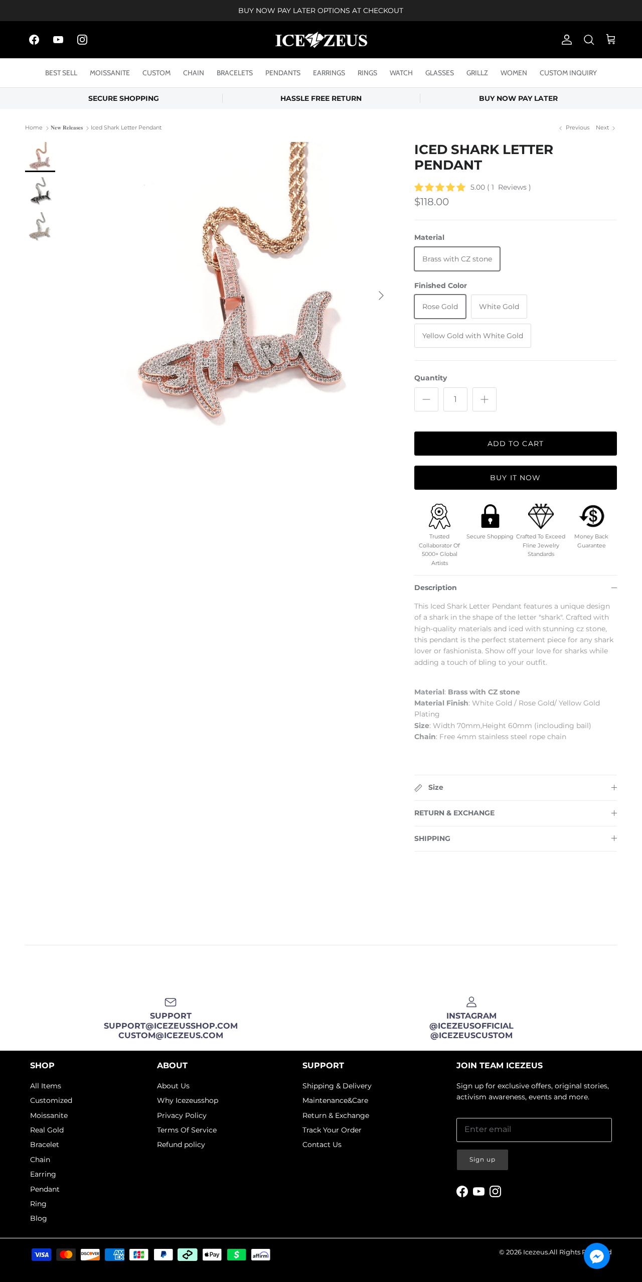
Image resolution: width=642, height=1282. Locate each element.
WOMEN (514, 72)
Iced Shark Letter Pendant (126, 127)
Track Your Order (332, 1129)
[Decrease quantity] (426, 399)
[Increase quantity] (484, 399)
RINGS (367, 72)
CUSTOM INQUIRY (568, 72)
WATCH (401, 72)
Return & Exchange (335, 1115)
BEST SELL (61, 72)
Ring (38, 1203)
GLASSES (439, 72)
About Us (173, 1085)
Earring (43, 1174)
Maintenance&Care (335, 1100)
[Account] (565, 40)
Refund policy (181, 1144)
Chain (40, 1159)
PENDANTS (282, 72)
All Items (45, 1085)
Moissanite (49, 1115)
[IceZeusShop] (321, 39)
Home (34, 127)
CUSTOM (156, 72)
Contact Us (322, 1144)
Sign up (482, 1159)
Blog (38, 1218)
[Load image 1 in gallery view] (243, 290)
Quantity (430, 377)
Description (435, 587)
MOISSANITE (110, 72)
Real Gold (47, 1129)
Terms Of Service (187, 1129)
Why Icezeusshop (187, 1100)
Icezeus (535, 1252)
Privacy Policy (182, 1115)
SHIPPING (432, 838)
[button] (597, 1256)
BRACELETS (235, 72)
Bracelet (44, 1144)
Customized (51, 1100)
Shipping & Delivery (337, 1085)
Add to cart (516, 443)
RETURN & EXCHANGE (454, 812)
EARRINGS (329, 72)
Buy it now (515, 477)
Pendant (45, 1189)
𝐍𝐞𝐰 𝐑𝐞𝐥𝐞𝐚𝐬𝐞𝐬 (67, 127)
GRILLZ (477, 72)
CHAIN (193, 72)
